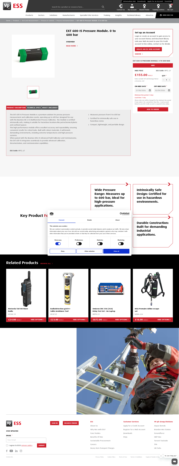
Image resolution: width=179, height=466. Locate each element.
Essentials (168, 1)
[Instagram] (21, 451)
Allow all (116, 251)
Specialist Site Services (89, 15)
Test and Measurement (30, 20)
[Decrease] (163, 80)
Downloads (141, 1)
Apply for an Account (155, 1)
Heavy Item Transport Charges (102, 448)
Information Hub (129, 1)
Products (29, 15)
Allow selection (90, 251)
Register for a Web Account (134, 429)
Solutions (53, 15)
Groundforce (159, 433)
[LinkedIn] (16, 451)
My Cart (170, 7)
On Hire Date (140, 86)
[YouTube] (11, 451)
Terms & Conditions (136, 457)
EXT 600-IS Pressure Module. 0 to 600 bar (92, 20)
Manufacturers (69, 15)
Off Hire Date (160, 86)
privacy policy (27, 445)
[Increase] (169, 80)
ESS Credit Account (27, 371)
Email (8, 436)
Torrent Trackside (161, 441)
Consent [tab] (61, 220)
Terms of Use (123, 457)
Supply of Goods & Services (154, 457)
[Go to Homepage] (14, 6)
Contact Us (121, 10)
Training (107, 15)
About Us (149, 15)
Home (8, 20)
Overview (70, 42)
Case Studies (95, 433)
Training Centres (158, 10)
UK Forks (157, 448)
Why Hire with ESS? (97, 429)
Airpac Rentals (160, 426)
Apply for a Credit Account (133, 426)
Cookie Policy (111, 457)
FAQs (125, 437)
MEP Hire (157, 437)
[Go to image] (33, 92)
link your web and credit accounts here (35, 386)
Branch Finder (144, 10)
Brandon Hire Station (162, 429)
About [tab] (117, 220)
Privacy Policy (100, 457)
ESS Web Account (37, 363)
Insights (118, 15)
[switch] (79, 243)
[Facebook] (6, 451)
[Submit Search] (103, 7)
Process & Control (47, 20)
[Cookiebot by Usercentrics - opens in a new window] (121, 213)
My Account (132, 10)
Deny (62, 251)
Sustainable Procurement (100, 441)
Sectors (41, 15)
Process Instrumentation (65, 20)
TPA (155, 444)
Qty (163, 76)
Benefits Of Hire (96, 437)
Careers (93, 444)
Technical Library (133, 15)
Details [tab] (89, 220)
